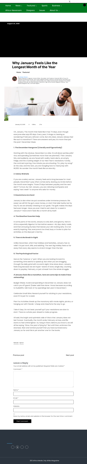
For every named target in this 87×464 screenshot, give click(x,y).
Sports (44, 5)
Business (56, 5)
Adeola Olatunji (23, 77)
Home (8, 5)
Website (16, 406)
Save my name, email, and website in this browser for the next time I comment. (43, 416)
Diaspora (30, 10)
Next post (70, 355)
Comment (17, 369)
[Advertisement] (43, 41)
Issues (42, 10)
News (18, 5)
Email (15, 398)
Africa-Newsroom (13, 10)
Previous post (18, 355)
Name (16, 390)
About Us (54, 10)
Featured (31, 5)
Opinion (21, 343)
